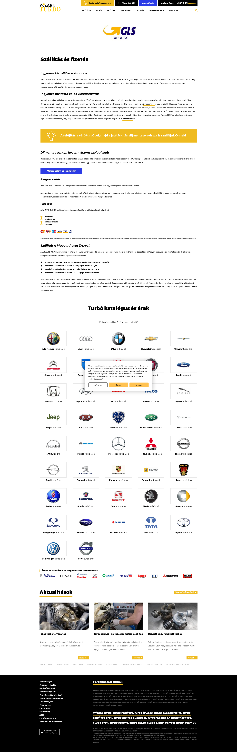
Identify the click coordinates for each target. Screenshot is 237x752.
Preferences (97, 385)
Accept (139, 385)
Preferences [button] (98, 379)
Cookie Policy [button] (103, 376)
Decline (118, 385)
